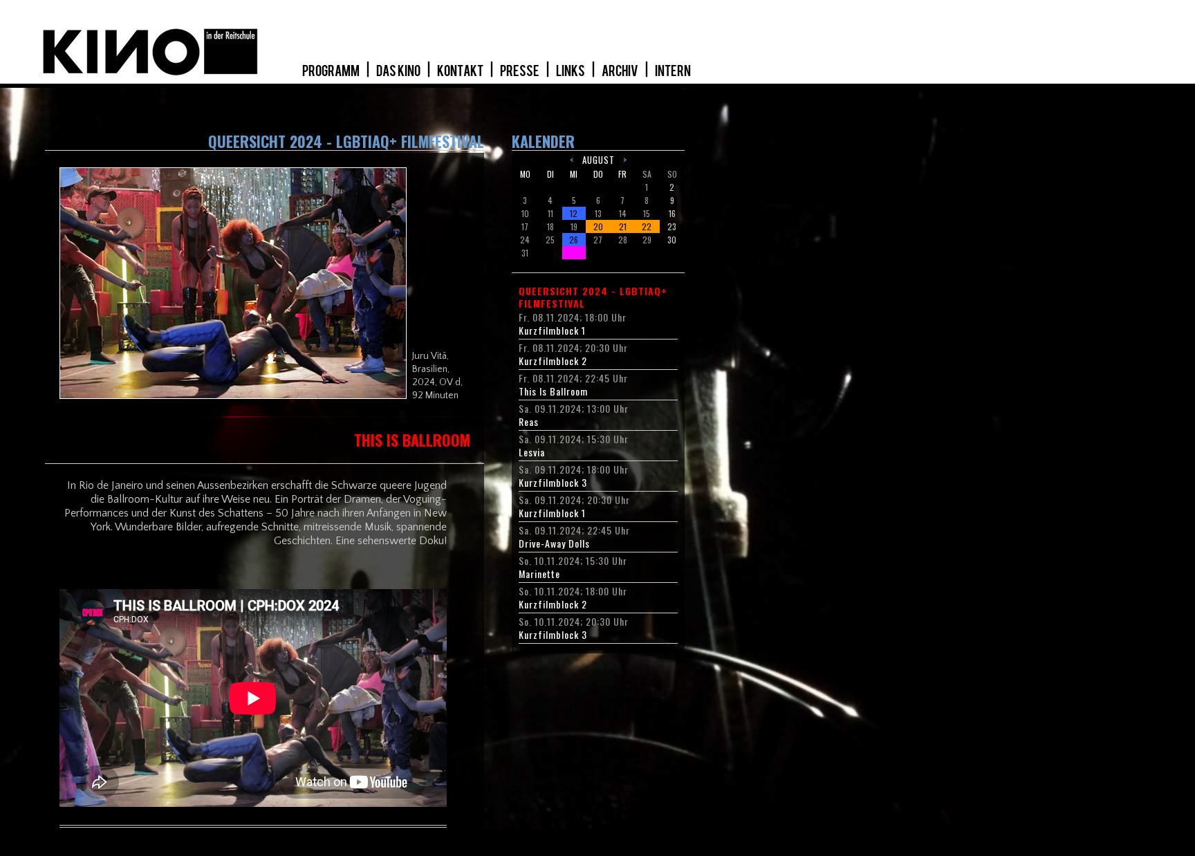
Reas (529, 422)
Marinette (539, 574)
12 (573, 213)
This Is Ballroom (553, 391)
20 (598, 226)
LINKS (571, 71)
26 (573, 239)
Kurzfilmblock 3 (553, 482)
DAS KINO (399, 71)
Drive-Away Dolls (554, 543)
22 (646, 226)
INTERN (673, 71)
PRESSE (520, 71)
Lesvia (532, 452)
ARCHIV (620, 71)
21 (623, 226)
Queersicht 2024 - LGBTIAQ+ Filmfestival (593, 297)
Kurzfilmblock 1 (552, 330)
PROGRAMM (331, 71)
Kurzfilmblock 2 (553, 361)
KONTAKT (461, 71)
